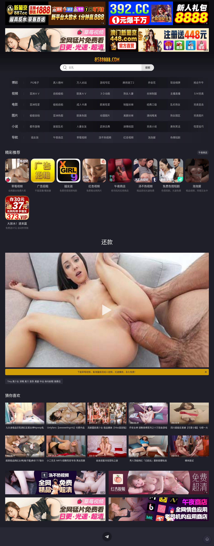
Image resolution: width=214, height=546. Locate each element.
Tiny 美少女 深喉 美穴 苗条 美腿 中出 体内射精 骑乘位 (34, 381)
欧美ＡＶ (82, 93)
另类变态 (199, 104)
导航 (15, 137)
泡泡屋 (152, 137)
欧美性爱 (105, 104)
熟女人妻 (128, 93)
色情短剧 (175, 137)
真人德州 (58, 82)
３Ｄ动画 (105, 93)
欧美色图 (82, 115)
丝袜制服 (152, 93)
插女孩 (35, 137)
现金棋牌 (175, 82)
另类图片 (199, 115)
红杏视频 (128, 137)
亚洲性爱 (35, 104)
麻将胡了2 (128, 82)
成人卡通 (82, 104)
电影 (15, 104)
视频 (15, 93)
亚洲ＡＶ (35, 93)
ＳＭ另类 (199, 93)
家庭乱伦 (58, 126)
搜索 (147, 67)
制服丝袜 (128, 104)
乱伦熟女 (175, 104)
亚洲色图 (58, 115)
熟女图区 (175, 115)
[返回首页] (207, 539)
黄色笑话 (175, 126)
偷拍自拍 (58, 104)
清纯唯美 (152, 115)
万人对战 (82, 82)
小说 (15, 126)
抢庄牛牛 (199, 82)
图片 (15, 115)
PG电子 (35, 82)
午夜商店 (58, 137)
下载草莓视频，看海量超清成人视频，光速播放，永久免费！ (107, 371)
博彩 (15, 82)
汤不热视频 (105, 137)
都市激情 (35, 126)
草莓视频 (82, 137)
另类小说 (152, 126)
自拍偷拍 (58, 93)
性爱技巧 (199, 126)
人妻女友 (82, 126)
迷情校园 (128, 126)
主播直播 (175, 93)
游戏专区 (105, 82)
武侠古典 (105, 126)
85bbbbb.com (107, 59)
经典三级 (152, 104)
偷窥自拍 (35, 115)
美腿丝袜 (128, 115)
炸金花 (152, 82)
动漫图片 (105, 115)
